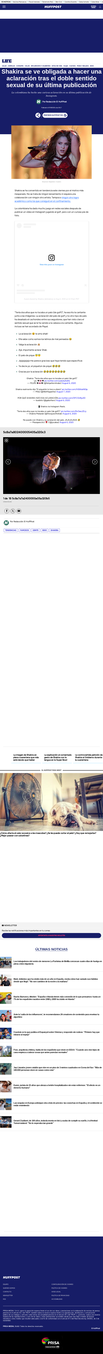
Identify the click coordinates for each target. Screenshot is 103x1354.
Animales (11, 66)
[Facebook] (6, 511)
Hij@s (65, 66)
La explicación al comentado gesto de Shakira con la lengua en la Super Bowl (58, 757)
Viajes (27, 66)
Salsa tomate (84, 2)
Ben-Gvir (59, 2)
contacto (7, 1292)
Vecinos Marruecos (19, 2)
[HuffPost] (11, 1276)
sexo (44, 530)
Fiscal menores (34, 2)
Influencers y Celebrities (40, 66)
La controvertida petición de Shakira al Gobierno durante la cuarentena (88, 757)
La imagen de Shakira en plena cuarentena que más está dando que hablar (26, 757)
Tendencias (10, 530)
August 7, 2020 (63, 391)
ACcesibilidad (57, 1299)
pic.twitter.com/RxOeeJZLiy (73, 411)
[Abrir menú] (4, 6)
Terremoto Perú (47, 2)
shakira (54, 530)
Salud (4, 66)
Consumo (19, 66)
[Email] (18, 511)
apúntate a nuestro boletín (51, 935)
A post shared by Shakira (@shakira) (38, 299)
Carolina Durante (71, 2)
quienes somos (9, 1288)
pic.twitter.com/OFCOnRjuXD (72, 398)
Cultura (72, 66)
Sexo (92, 66)
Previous (8, 461)
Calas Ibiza (95, 2)
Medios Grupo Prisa (52, 1346)
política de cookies (59, 1288)
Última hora (93, 7)
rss (4, 1299)
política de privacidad (60, 1295)
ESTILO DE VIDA (57, 66)
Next (94, 461)
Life (6, 61)
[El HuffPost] (53, 7)
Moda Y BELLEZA (83, 66)
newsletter (8, 1295)
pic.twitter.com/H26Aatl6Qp (75, 389)
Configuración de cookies (62, 1284)
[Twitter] (12, 511)
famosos (24, 530)
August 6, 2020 (69, 383)
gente (35, 530)
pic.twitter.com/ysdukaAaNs (57, 381)
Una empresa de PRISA (51, 1340)
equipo (5, 1284)
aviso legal (56, 1292)
